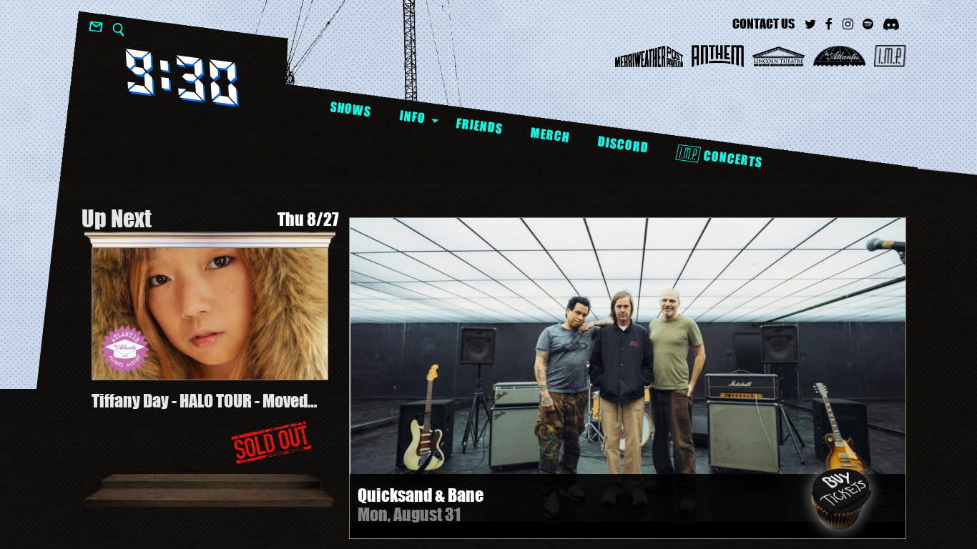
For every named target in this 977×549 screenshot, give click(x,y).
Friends (479, 126)
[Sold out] (271, 442)
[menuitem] (350, 109)
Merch (549, 134)
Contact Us (763, 23)
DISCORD (622, 145)
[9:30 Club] (182, 77)
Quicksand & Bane (420, 495)
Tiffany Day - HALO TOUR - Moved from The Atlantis (200, 401)
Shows (350, 109)
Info (412, 116)
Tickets (841, 499)
